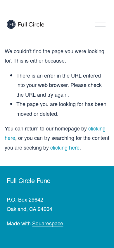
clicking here (65, 147)
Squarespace (47, 223)
